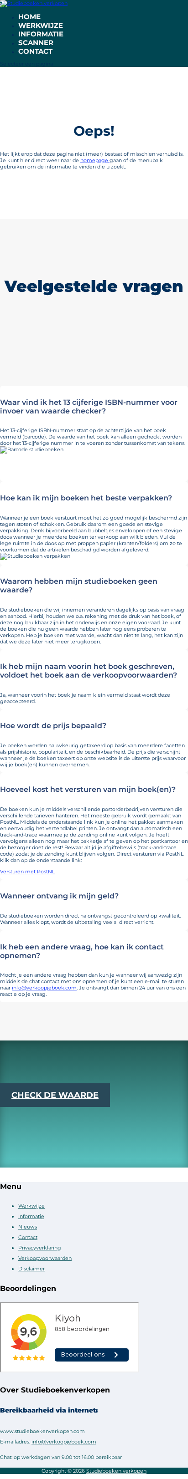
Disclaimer (31, 1268)
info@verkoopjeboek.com (44, 987)
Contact (35, 51)
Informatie (40, 34)
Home (29, 16)
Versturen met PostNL (27, 871)
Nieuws (27, 1227)
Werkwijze (40, 25)
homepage (95, 160)
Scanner (35, 42)
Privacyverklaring (39, 1247)
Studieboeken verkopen (116, 1471)
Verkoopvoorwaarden (45, 1258)
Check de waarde (55, 1095)
